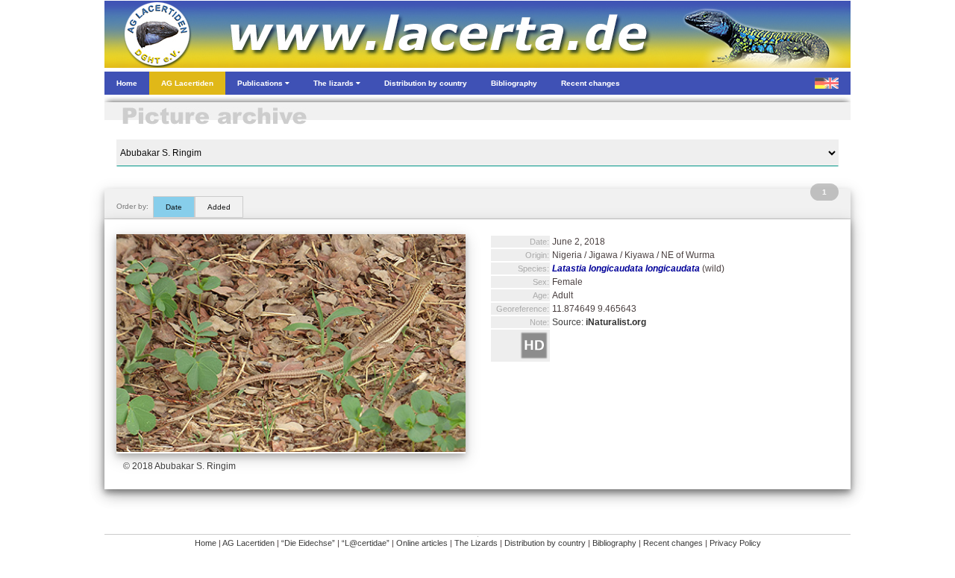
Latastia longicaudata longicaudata (626, 268)
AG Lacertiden (248, 542)
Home (205, 542)
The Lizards (476, 542)
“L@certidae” (365, 542)
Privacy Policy (735, 542)
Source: (599, 322)
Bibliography (614, 542)
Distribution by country (545, 542)
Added (219, 207)
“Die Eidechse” (308, 542)
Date (174, 207)
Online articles (422, 542)
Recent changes (673, 542)
